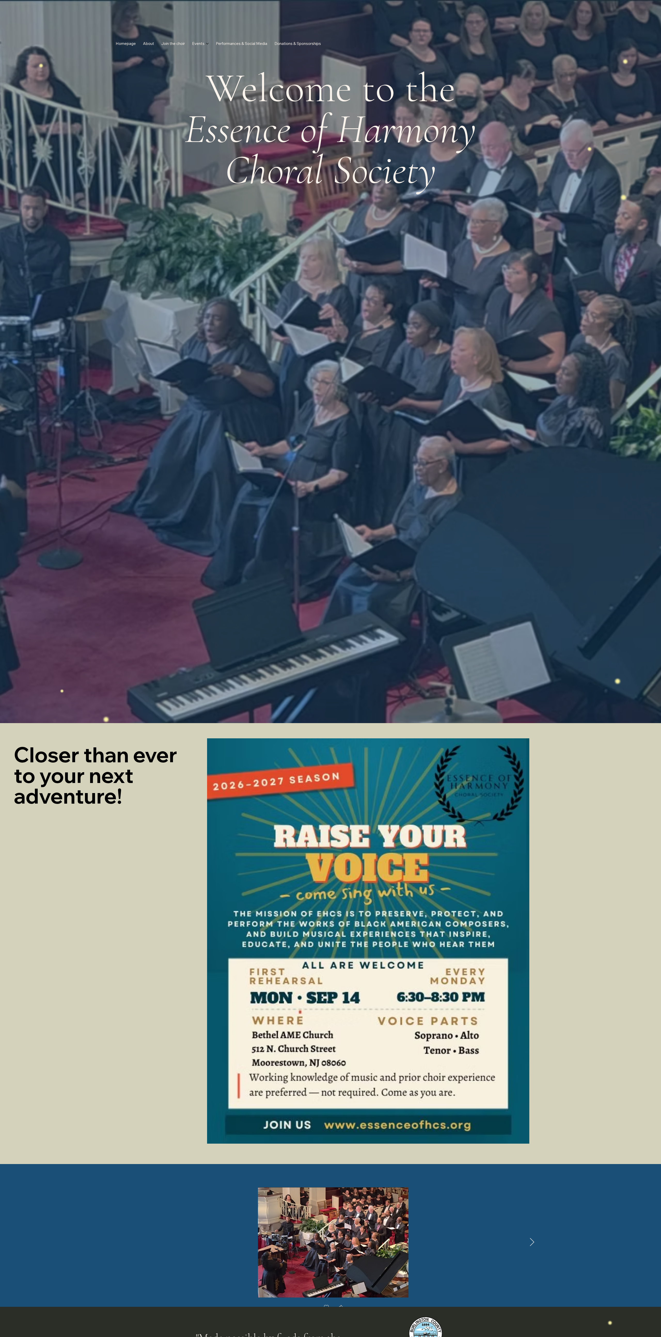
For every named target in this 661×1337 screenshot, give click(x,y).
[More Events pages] (207, 43)
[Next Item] (531, 1242)
